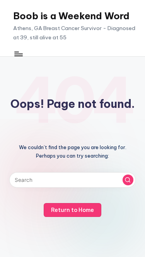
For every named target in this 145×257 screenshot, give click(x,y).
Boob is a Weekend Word (71, 16)
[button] (128, 180)
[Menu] (18, 54)
